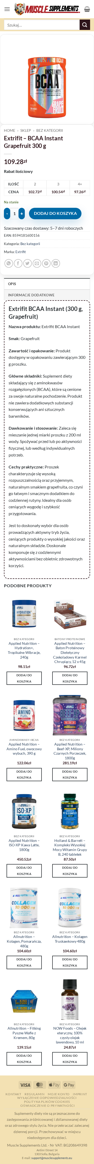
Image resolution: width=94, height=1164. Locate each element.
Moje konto (59, 1094)
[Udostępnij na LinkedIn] (55, 263)
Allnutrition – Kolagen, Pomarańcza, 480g (24, 941)
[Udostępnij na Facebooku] (18, 263)
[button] (7, 9)
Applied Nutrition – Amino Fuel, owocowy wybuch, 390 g (24, 748)
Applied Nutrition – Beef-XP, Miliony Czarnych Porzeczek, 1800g (70, 751)
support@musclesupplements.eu (51, 1158)
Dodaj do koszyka (55, 213)
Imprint (80, 1094)
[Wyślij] (85, 25)
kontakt (13, 1094)
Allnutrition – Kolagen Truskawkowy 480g (69, 939)
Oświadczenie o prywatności (47, 1105)
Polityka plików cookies (47, 1102)
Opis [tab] (12, 284)
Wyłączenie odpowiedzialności (47, 1098)
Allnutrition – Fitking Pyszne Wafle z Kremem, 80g (24, 1033)
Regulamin (35, 1094)
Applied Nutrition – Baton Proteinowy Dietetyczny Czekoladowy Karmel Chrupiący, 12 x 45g (69, 652)
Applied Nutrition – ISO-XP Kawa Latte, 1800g (24, 845)
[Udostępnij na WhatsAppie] (8, 263)
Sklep (25, 130)
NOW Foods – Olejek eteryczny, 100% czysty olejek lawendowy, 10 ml (69, 1035)
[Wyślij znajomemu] (37, 263)
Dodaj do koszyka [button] (24, 678)
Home (9, 130)
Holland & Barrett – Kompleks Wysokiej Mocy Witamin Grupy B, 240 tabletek (70, 847)
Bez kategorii (49, 130)
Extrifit (20, 252)
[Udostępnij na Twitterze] (27, 263)
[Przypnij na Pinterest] (46, 263)
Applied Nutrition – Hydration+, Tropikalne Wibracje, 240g (24, 650)
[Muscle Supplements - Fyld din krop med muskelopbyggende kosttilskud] (47, 9)
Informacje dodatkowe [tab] (31, 295)
